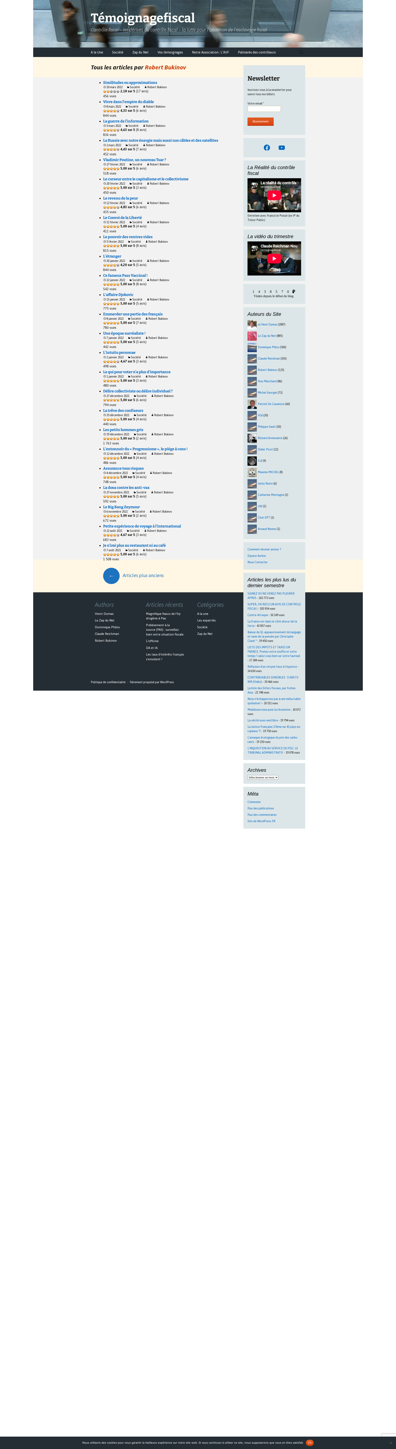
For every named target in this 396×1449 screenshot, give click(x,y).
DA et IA (152, 648)
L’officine (152, 641)
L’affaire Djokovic (118, 294)
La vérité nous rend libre (263, 720)
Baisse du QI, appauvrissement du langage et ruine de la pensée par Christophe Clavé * (274, 637)
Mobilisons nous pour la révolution (269, 709)
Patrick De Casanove (271, 404)
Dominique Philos (268, 347)
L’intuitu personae (119, 352)
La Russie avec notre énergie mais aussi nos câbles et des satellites (160, 140)
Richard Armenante (270, 438)
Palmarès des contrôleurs (257, 52)
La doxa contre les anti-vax (126, 487)
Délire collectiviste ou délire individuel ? (138, 391)
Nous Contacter (258, 562)
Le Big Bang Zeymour (121, 507)
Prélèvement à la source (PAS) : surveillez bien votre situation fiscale (165, 629)
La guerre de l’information (126, 121)
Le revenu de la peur (120, 198)
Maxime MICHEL (268, 472)
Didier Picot (265, 449)
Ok (310, 1442)
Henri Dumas (104, 613)
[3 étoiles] (111, 91)
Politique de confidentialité (108, 682)
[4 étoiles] (114, 91)
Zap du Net (140, 52)
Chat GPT (264, 517)
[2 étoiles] (108, 91)
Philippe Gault (267, 426)
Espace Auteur (257, 555)
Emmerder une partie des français (133, 314)
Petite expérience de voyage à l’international (142, 526)
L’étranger (112, 256)
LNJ (260, 506)
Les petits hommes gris (123, 430)
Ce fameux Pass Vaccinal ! (125, 275)
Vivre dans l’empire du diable (128, 102)
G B (260, 460)
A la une (202, 613)
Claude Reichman (269, 358)
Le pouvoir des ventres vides (128, 237)
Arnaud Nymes (267, 529)
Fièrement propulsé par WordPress (152, 682)
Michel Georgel (267, 392)
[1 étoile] (104, 91)
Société (117, 52)
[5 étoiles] (118, 91)
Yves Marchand (267, 381)
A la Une (97, 52)
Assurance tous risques (123, 468)
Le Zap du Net (267, 335)
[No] (391, 1443)
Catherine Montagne (271, 494)
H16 (260, 415)
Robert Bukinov (165, 67)
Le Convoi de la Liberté (122, 217)
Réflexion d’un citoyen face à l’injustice (272, 666)
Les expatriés (206, 620)
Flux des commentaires (262, 814)
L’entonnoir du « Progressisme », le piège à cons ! (145, 449)
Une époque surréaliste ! (124, 333)
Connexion (254, 802)
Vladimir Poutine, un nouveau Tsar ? (134, 160)
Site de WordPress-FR (261, 821)
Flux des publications (261, 808)
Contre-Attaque (258, 615)
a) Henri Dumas (267, 324)
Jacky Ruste (265, 483)
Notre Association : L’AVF (210, 52)
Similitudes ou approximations (130, 82)
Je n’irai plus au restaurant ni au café (134, 545)
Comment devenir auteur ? (264, 549)
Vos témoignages (170, 52)
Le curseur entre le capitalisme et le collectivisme (146, 179)
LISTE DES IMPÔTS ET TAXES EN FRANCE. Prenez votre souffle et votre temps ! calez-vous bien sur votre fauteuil (274, 652)
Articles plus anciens (136, 575)
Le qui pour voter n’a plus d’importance (137, 372)
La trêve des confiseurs (123, 410)
